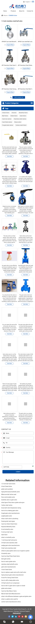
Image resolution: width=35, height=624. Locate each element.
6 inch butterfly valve (7, 529)
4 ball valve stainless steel (8, 548)
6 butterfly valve (5, 553)
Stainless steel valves (20, 119)
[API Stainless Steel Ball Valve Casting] (25, 79)
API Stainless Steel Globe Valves (25, 65)
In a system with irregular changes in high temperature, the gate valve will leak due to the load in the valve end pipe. (25, 179)
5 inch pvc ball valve (7, 532)
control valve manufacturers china (11, 601)
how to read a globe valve (8, 561)
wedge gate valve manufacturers (10, 545)
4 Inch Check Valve (6, 486)
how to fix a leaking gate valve (9, 510)
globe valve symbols (7, 489)
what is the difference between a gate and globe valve (16, 596)
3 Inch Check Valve (6, 569)
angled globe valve (6, 516)
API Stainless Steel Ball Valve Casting (25, 89)
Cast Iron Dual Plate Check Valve (10, 556)
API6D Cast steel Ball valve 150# (25, 41)
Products (13, 11)
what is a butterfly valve (8, 537)
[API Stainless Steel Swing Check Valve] (9, 79)
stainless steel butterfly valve (9, 564)
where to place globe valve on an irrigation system (15, 550)
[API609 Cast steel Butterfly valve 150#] (9, 32)
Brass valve (18, 122)
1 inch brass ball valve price (9, 540)
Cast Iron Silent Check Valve (9, 524)
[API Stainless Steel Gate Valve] (9, 55)
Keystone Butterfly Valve (8, 526)
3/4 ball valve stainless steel (9, 542)
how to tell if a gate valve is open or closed (13, 585)
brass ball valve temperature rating (11, 508)
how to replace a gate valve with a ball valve (13, 572)
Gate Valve (23, 116)
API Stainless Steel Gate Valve (9, 65)
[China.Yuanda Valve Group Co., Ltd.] (17, 6)
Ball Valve (5, 116)
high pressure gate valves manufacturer (12, 575)
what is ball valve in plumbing (9, 518)
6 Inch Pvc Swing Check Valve (9, 577)
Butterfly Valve (23, 112)
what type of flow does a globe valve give (12, 502)
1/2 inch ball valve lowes (8, 483)
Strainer (14, 112)
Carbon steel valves (6, 505)
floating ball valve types (8, 521)
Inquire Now (10, 45)
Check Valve (5, 112)
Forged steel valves (7, 125)
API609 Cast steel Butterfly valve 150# (9, 41)
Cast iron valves (6, 119)
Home (5, 11)
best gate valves (5, 559)
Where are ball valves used (8, 494)
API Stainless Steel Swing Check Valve (9, 89)
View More (9, 156)
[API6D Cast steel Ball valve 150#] (25, 32)
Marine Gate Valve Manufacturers (10, 593)
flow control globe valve (8, 497)
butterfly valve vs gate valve (9, 500)
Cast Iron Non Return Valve (9, 591)
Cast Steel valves (7, 122)
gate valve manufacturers (8, 567)
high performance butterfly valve (10, 491)
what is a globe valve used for (9, 599)
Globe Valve (14, 116)
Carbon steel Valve (21, 125)
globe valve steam (6, 588)
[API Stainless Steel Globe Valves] (25, 55)
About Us (21, 11)
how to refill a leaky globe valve (10, 580)
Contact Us (30, 11)
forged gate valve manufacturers (10, 513)
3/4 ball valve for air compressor (10, 583)
